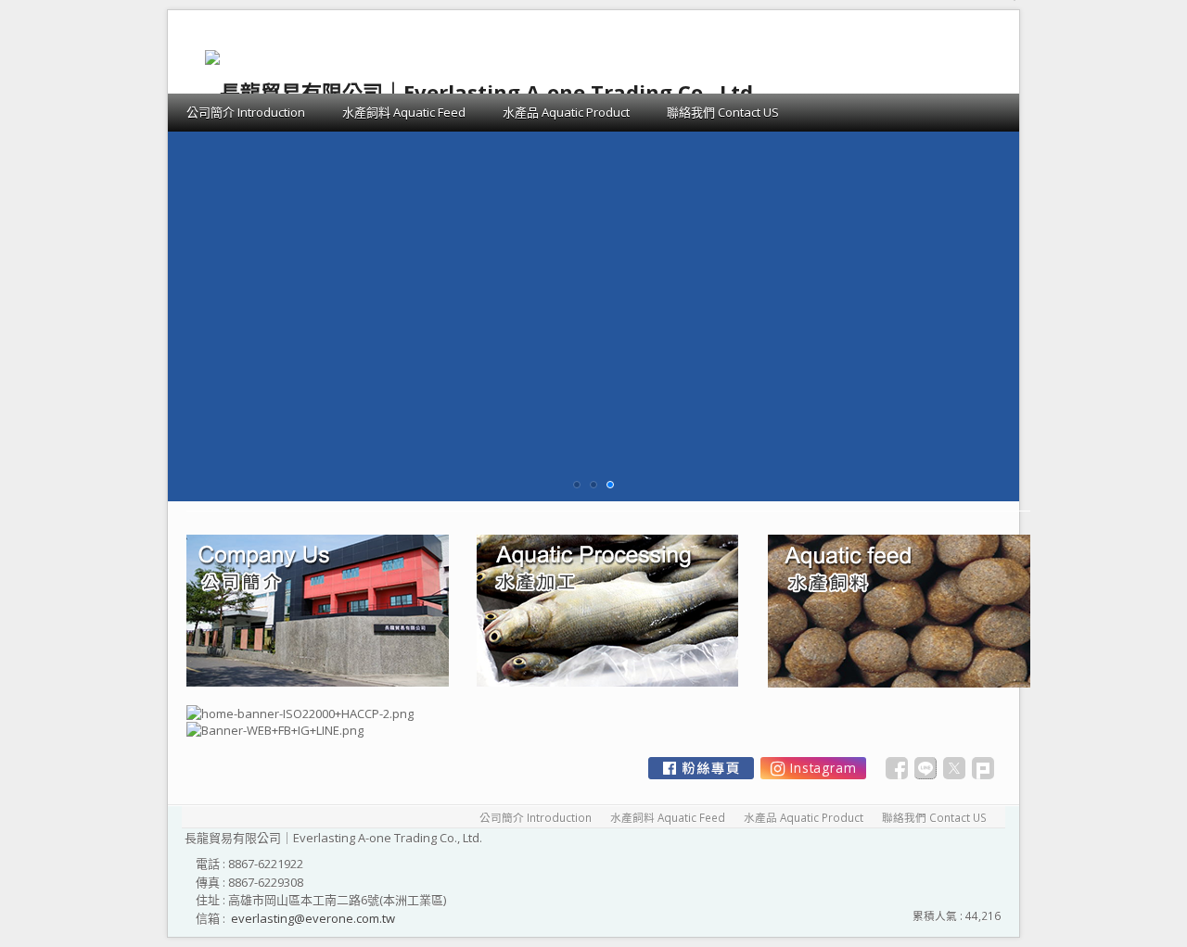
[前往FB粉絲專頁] (701, 768)
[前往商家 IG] (813, 768)
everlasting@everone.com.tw (313, 918)
